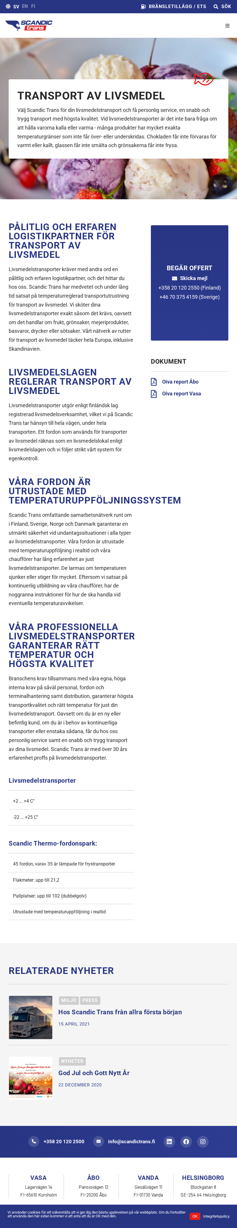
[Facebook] (186, 1142)
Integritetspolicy (216, 1216)
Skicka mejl (194, 278)
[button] (227, 25)
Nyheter (72, 1061)
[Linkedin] (169, 1142)
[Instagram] (203, 1142)
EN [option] (25, 6)
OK (194, 1216)
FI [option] (33, 6)
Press (90, 1000)
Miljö (69, 1000)
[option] (24, 6)
